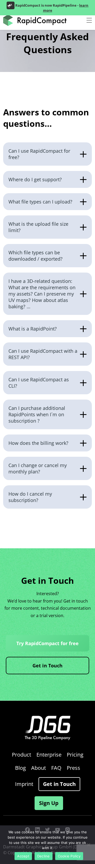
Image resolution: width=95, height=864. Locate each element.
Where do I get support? (35, 179)
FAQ (56, 767)
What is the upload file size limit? (38, 227)
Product (21, 754)
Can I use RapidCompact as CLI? (38, 382)
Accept (23, 856)
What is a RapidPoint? (32, 328)
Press (73, 767)
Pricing (75, 754)
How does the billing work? (38, 443)
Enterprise (48, 754)
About (38, 767)
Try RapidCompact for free (47, 643)
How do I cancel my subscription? (30, 497)
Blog (20, 767)
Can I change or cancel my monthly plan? (37, 468)
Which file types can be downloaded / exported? (35, 255)
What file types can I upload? (40, 201)
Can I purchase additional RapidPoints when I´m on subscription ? (36, 414)
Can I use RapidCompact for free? (39, 154)
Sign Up (49, 803)
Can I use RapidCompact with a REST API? (42, 354)
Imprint (24, 784)
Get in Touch (47, 665)
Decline (43, 856)
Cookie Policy (69, 856)
